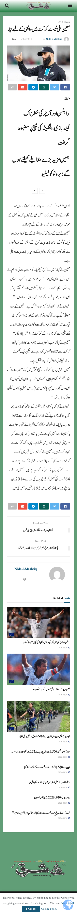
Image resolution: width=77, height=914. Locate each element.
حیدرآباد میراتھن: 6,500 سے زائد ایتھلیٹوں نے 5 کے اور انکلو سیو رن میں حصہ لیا (40, 752)
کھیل (59, 22)
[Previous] (42, 191)
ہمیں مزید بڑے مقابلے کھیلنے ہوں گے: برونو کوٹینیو (51, 689)
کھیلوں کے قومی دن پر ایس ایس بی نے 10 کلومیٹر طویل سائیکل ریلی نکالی (45, 736)
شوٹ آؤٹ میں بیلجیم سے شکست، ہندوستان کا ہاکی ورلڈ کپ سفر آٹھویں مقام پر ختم (41, 813)
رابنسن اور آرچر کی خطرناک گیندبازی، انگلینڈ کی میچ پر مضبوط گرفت (44, 128)
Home (67, 22)
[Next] (35, 191)
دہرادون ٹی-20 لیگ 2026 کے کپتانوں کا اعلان (52, 797)
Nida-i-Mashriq (54, 39)
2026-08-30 (63, 647)
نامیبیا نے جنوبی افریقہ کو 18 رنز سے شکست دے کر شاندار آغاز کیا (47, 767)
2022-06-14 (27, 39)
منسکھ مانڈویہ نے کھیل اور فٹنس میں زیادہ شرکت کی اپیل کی (49, 782)
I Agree (31, 909)
